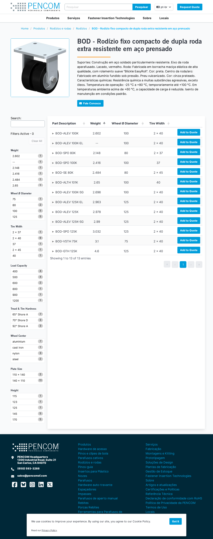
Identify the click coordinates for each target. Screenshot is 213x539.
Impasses (84, 494)
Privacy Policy (49, 530)
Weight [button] (95, 123)
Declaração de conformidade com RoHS (174, 498)
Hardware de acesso (92, 449)
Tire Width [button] (157, 123)
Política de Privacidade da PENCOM (171, 503)
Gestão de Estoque (159, 471)
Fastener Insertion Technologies (111, 18)
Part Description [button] (64, 123)
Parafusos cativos (90, 458)
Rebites (83, 503)
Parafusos (85, 480)
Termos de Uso (156, 507)
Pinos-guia (85, 467)
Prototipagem (155, 458)
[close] (207, 6)
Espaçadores (87, 489)
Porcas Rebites (88, 507)
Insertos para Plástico (93, 471)
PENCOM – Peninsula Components (36, 7)
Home (24, 28)
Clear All (37, 141)
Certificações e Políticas (162, 489)
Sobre (147, 18)
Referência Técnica (159, 494)
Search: (16, 118)
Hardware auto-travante (95, 485)
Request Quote (190, 7)
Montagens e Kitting (160, 453)
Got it (175, 521)
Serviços (73, 18)
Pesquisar (141, 7)
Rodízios (81, 28)
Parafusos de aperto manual (98, 498)
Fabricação (153, 449)
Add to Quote (189, 132)
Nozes (82, 476)
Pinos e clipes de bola (93, 453)
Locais (164, 18)
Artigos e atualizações (161, 485)
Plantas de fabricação (161, 467)
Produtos (52, 18)
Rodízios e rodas (60, 28)
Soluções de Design (159, 462)
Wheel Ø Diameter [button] (125, 123)
